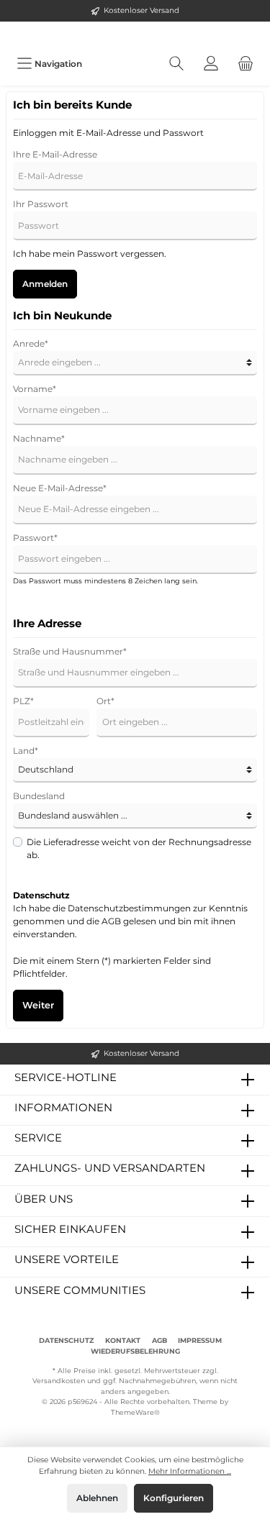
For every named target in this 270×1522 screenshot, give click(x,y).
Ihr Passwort (40, 204)
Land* (25, 750)
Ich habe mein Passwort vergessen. (89, 253)
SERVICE (38, 1137)
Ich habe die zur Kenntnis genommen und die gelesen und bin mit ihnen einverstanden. (130, 921)
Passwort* (35, 537)
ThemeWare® (135, 1412)
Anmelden (45, 283)
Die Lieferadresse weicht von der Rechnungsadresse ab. (139, 848)
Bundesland (39, 795)
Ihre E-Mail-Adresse (55, 154)
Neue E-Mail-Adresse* (60, 488)
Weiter (38, 1005)
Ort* (105, 701)
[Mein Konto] (211, 63)
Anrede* (30, 343)
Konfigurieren (173, 1498)
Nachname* (39, 438)
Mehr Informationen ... (189, 1471)
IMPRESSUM (200, 1340)
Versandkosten (58, 1381)
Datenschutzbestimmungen (129, 908)
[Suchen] (176, 63)
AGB (111, 921)
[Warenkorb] (245, 63)
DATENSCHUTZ (66, 1340)
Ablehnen (97, 1498)
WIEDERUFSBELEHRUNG (135, 1351)
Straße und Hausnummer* (70, 651)
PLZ (23, 701)
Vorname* (34, 388)
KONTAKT (122, 1340)
